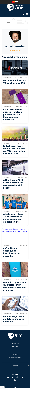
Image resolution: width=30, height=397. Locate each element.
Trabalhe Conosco (15, 358)
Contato (15, 346)
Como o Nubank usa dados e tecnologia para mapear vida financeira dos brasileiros (13, 114)
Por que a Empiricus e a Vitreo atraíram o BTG (14, 81)
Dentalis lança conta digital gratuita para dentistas (13, 319)
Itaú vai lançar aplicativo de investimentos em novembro (12, 252)
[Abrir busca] (23, 14)
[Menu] (27, 14)
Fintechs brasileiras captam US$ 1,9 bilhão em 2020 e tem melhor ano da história (14, 150)
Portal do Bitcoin (15, 7)
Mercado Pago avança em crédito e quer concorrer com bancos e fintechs (14, 286)
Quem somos (15, 343)
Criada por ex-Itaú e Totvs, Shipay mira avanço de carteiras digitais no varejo (13, 218)
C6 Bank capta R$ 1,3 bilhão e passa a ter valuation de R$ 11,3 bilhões (13, 184)
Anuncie (15, 354)
